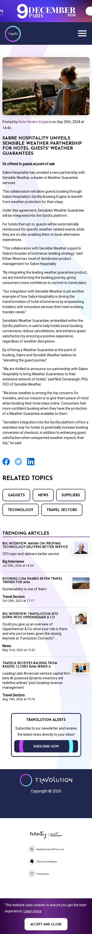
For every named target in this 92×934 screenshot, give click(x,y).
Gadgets (16, 495)
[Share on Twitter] (18, 464)
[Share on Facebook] (6, 464)
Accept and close (46, 924)
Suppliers (71, 495)
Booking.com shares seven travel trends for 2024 (32, 580)
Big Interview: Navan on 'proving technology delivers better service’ (35, 545)
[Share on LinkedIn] (30, 464)
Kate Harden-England (35, 122)
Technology (20, 510)
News (43, 495)
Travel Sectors (62, 510)
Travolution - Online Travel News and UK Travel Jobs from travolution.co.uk (46, 780)
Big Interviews (13, 561)
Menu (82, 33)
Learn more (32, 911)
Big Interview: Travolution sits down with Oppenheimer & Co (30, 616)
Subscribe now (46, 746)
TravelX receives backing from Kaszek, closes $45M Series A (29, 665)
